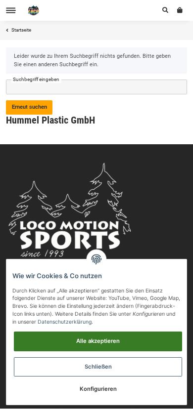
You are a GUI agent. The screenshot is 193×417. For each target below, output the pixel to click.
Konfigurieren (98, 388)
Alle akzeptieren (98, 340)
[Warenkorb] (180, 10)
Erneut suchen (29, 107)
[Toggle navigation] (11, 10)
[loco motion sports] (34, 10)
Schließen (98, 366)
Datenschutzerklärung (65, 322)
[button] (165, 10)
